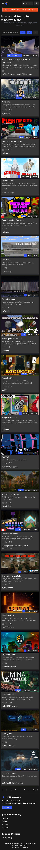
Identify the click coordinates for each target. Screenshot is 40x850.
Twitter (4, 821)
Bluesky (5, 824)
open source (17, 803)
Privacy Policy (7, 838)
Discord (5, 818)
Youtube (5, 827)
